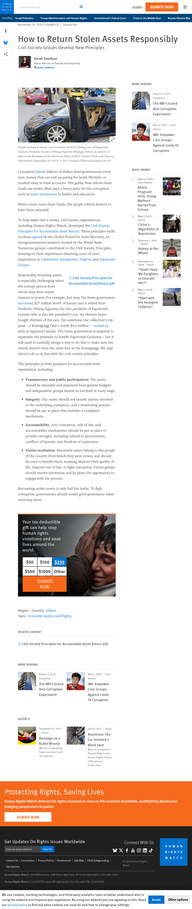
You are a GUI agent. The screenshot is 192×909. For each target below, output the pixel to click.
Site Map (79, 860)
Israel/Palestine (24, 18)
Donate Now (162, 7)
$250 (59, 562)
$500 (30, 571)
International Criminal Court (110, 18)
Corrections (28, 860)
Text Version (13, 866)
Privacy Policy (46, 860)
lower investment (43, 194)
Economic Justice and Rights (49, 615)
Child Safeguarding (98, 860)
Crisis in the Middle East (147, 18)
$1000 (44, 571)
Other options (178, 899)
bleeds (41, 171)
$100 (45, 562)
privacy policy (17, 904)
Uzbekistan (49, 259)
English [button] (137, 7)
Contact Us (12, 860)
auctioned (25, 303)
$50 (30, 562)
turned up (101, 325)
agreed (37, 236)
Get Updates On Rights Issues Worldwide (44, 841)
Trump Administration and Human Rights (63, 18)
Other (59, 571)
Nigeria (85, 259)
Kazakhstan (69, 259)
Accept (156, 899)
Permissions (64, 860)
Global (51, 610)
